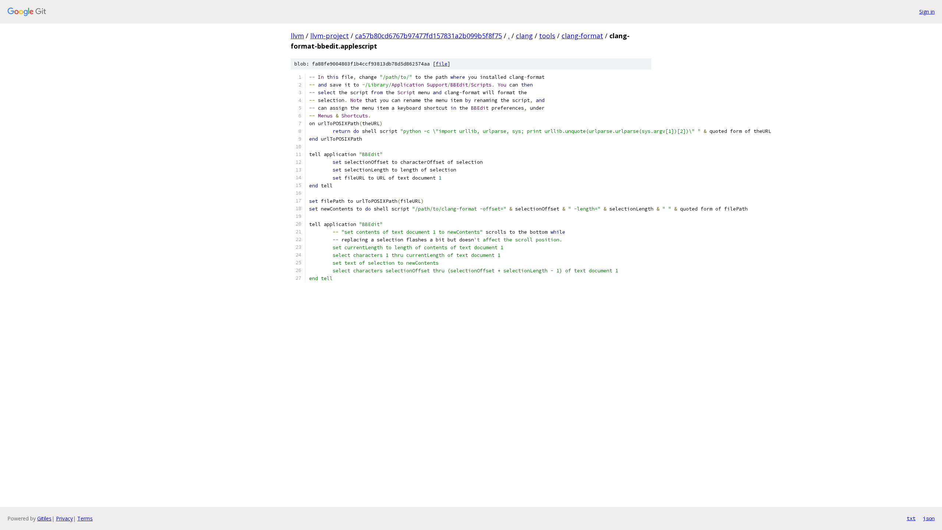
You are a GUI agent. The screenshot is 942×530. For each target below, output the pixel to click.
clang (524, 35)
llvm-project (329, 35)
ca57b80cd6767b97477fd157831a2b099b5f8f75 (428, 35)
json (929, 518)
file (441, 64)
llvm (297, 35)
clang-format (582, 35)
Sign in (927, 11)
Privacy (64, 518)
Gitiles (44, 518)
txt (911, 518)
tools (547, 35)
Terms (85, 518)
